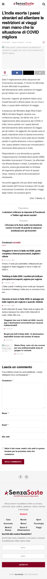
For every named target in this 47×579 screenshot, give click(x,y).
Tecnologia (39, 523)
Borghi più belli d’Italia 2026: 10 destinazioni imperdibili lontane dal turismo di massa (24, 335)
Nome (5, 413)
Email (5, 425)
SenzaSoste (19, 574)
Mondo (23, 519)
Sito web (6, 436)
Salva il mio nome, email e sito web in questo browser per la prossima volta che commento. (25, 451)
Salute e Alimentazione (23, 528)
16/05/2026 (7, 305)
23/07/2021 (6, 42)
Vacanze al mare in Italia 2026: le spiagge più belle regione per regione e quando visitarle (23, 300)
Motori (23, 523)
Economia (8, 523)
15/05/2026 (9, 329)
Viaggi (39, 527)
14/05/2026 (9, 340)
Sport (38, 519)
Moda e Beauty (8, 528)
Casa (8, 519)
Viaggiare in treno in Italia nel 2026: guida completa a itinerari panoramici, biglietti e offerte (21, 253)
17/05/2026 (7, 283)
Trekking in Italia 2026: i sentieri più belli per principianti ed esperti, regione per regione (22, 278)
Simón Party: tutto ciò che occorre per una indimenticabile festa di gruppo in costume (29, 348)
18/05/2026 (7, 260)
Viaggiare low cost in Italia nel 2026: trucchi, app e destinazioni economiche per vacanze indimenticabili (23, 322)
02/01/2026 (19, 354)
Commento (7, 380)
